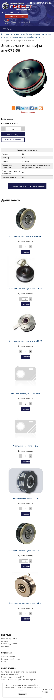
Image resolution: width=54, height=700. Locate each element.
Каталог (29, 34)
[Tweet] (22, 109)
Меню (9, 29)
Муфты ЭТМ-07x (35, 37)
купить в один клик (13, 139)
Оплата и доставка (9, 643)
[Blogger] (41, 109)
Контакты (5, 646)
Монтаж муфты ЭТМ (9, 674)
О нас (3, 661)
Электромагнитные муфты (12, 34)
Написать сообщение (10, 659)
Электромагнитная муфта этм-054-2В (25, 341)
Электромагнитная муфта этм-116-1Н (25, 550)
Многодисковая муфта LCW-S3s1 (25, 393)
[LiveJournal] (27, 109)
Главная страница (9, 638)
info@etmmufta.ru (42, 2)
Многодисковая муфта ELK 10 (25, 498)
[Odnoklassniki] (13, 109)
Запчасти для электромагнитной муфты (18, 679)
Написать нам (38, 186)
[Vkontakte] (18, 109)
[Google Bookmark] (36, 109)
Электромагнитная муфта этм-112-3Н (25, 288)
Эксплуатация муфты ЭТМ (12, 677)
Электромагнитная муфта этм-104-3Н (25, 603)
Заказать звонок (16, 16)
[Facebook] (32, 109)
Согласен (22, 694)
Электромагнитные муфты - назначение (18, 672)
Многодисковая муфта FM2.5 (25, 446)
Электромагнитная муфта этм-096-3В (25, 236)
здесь (22, 690)
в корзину (13, 134)
